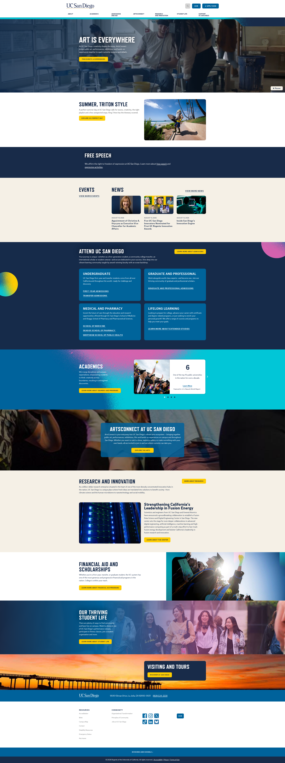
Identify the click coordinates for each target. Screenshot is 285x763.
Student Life (182, 14)
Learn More (187, 386)
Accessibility (158, 760)
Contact (81, 726)
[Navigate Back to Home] (80, 4)
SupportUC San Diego (204, 14)
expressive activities (94, 167)
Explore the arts (142, 450)
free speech (162, 163)
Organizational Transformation (122, 713)
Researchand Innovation (161, 14)
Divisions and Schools (142, 752)
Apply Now (211, 6)
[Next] (207, 376)
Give (196, 6)
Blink (80, 718)
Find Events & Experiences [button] (93, 59)
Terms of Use (175, 760)
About (70, 14)
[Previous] (132, 376)
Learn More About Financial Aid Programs (100, 588)
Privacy (166, 760)
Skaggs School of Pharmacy (99, 330)
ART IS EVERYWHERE (107, 39)
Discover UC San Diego (159, 675)
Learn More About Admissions (190, 251)
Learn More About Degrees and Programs (99, 390)
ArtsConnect (138, 14)
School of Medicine (94, 326)
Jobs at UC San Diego (119, 722)
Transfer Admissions (95, 295)
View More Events (89, 196)
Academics (94, 14)
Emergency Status (85, 734)
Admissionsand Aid (116, 14)
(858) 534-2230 (160, 695)
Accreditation (83, 713)
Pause (278, 88)
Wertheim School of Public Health (103, 335)
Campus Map (83, 722)
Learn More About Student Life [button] (95, 641)
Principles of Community (120, 718)
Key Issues (82, 738)
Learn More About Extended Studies (169, 329)
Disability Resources (86, 730)
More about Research (194, 481)
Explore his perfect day (92, 118)
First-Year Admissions (96, 291)
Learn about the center (157, 540)
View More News (194, 191)
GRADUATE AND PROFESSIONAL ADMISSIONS (171, 288)
